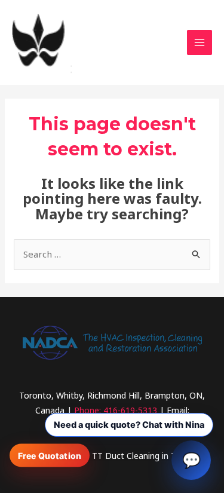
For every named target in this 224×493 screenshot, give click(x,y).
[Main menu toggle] (200, 43)
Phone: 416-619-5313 (115, 410)
